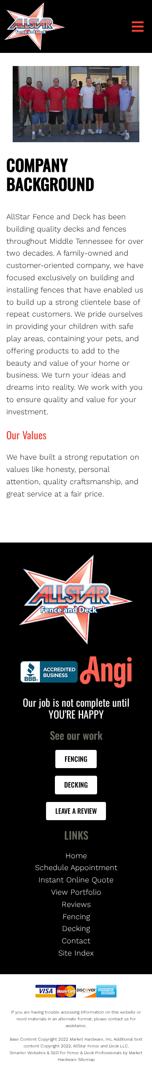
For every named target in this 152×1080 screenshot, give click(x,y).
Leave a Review (76, 811)
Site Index (76, 952)
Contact (76, 940)
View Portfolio (76, 891)
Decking (76, 785)
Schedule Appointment (76, 867)
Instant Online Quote (76, 879)
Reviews (76, 904)
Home (76, 855)
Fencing (76, 759)
